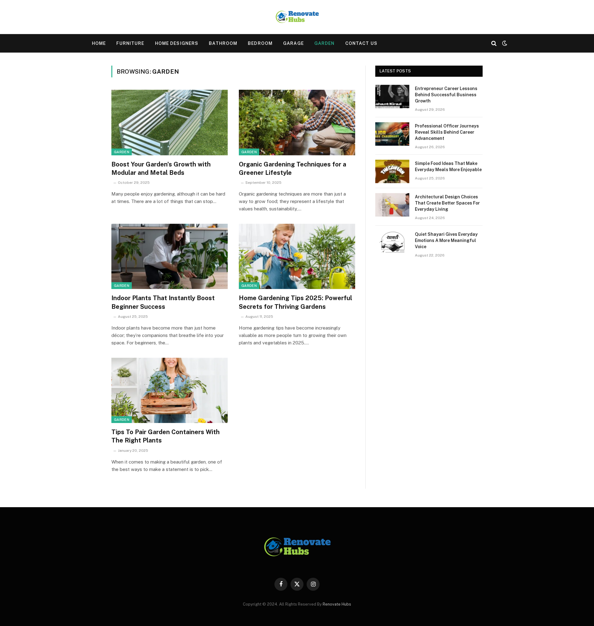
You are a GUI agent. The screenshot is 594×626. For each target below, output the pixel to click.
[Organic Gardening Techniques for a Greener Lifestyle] (297, 122)
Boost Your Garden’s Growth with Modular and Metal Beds (161, 168)
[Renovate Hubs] (297, 17)
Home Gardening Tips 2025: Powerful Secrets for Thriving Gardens (295, 302)
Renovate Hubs (337, 604)
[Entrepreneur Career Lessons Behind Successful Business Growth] (392, 96)
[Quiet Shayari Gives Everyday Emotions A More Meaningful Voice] (392, 242)
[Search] (494, 43)
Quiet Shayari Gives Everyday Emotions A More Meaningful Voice (446, 240)
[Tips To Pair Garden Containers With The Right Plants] (169, 390)
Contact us (361, 43)
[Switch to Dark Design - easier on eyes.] (504, 43)
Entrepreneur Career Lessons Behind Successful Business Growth (446, 94)
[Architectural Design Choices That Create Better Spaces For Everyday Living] (392, 205)
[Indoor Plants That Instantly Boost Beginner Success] (169, 256)
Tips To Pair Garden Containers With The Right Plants (165, 436)
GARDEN (324, 43)
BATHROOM (223, 43)
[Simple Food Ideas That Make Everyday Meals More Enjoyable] (392, 171)
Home (99, 43)
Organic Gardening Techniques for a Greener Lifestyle (292, 168)
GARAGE (293, 43)
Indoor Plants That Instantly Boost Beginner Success (163, 302)
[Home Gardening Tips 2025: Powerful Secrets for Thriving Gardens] (297, 256)
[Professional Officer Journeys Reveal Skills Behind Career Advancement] (392, 134)
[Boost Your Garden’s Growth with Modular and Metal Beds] (169, 122)
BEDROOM (260, 43)
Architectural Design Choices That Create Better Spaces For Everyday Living (447, 203)
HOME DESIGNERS (177, 43)
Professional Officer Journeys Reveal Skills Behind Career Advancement (447, 132)
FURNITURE (130, 43)
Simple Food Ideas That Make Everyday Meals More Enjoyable (448, 166)
